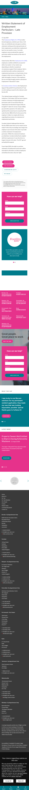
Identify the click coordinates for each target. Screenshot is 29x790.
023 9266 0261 (7, 310)
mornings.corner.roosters (9, 697)
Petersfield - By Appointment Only (11, 588)
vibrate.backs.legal (7, 633)
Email (6, 206)
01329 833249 (6, 325)
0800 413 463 (6, 317)
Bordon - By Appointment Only (10, 514)
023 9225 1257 (21, 316)
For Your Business (6, 500)
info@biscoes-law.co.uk (8, 532)
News (7, 16)
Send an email (8, 162)
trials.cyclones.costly (8, 533)
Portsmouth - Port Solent (8, 612)
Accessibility (5, 743)
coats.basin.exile (7, 656)
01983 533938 (6, 302)
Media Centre (5, 505)
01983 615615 (21, 309)
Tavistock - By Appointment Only (10, 661)
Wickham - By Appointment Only (10, 702)
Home (3, 16)
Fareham (4, 539)
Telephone (7, 212)
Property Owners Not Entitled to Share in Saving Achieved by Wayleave (14, 438)
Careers (3, 503)
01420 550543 (6, 294)
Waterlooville (5, 678)
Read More (6, 416)
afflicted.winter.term (8, 607)
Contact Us (4, 509)
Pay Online (7, 173)
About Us (4, 496)
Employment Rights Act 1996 (12, 40)
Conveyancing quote (10, 169)
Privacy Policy (11, 745)
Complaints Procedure (14, 743)
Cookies (25, 745)
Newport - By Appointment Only (10, 561)
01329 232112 (21, 293)
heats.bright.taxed (7, 719)
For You (3, 498)
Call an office (8, 165)
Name (6, 200)
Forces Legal (15, 747)
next (27, 480)
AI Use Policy (18, 745)
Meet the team (7, 341)
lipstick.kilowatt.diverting (9, 556)
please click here (16, 776)
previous (1, 480)
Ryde (3, 638)
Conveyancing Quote (7, 507)
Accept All (8, 781)
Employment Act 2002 (21, 60)
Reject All (21, 781)
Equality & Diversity (6, 747)
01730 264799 (21, 302)
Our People (4, 502)
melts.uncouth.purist (8, 582)
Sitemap (8, 749)
